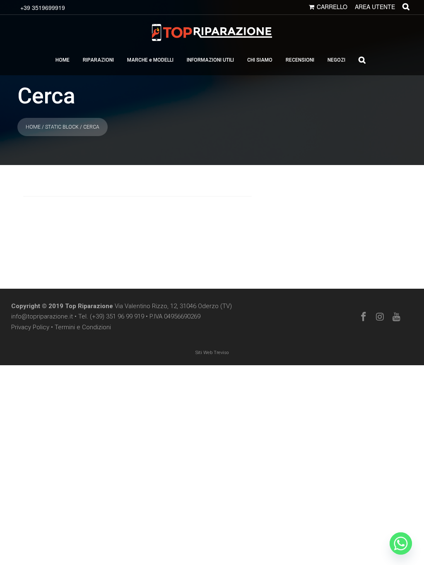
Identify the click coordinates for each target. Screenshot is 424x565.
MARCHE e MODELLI (150, 60)
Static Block (62, 127)
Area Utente (375, 6)
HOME (62, 60)
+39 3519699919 (42, 7)
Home (33, 127)
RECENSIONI (300, 60)
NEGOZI (336, 60)
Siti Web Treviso (212, 352)
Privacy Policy (30, 327)
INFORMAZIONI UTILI (210, 60)
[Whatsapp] (401, 543)
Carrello (332, 6)
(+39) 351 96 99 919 (117, 316)
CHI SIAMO (259, 60)
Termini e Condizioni (83, 327)
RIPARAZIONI (98, 60)
